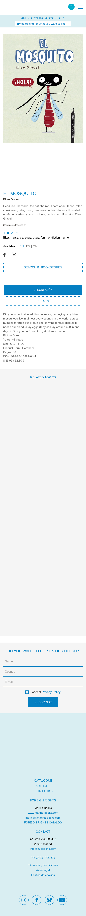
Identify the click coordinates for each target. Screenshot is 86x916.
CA (35, 246)
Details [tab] (43, 301)
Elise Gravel (11, 199)
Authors (43, 786)
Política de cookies (43, 875)
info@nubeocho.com (43, 848)
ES (28, 246)
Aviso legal (43, 870)
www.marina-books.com (43, 812)
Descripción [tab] (43, 289)
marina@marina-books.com (43, 817)
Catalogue (43, 780)
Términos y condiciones (43, 865)
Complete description (14, 225)
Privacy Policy (51, 692)
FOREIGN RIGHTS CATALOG (43, 822)
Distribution (43, 791)
